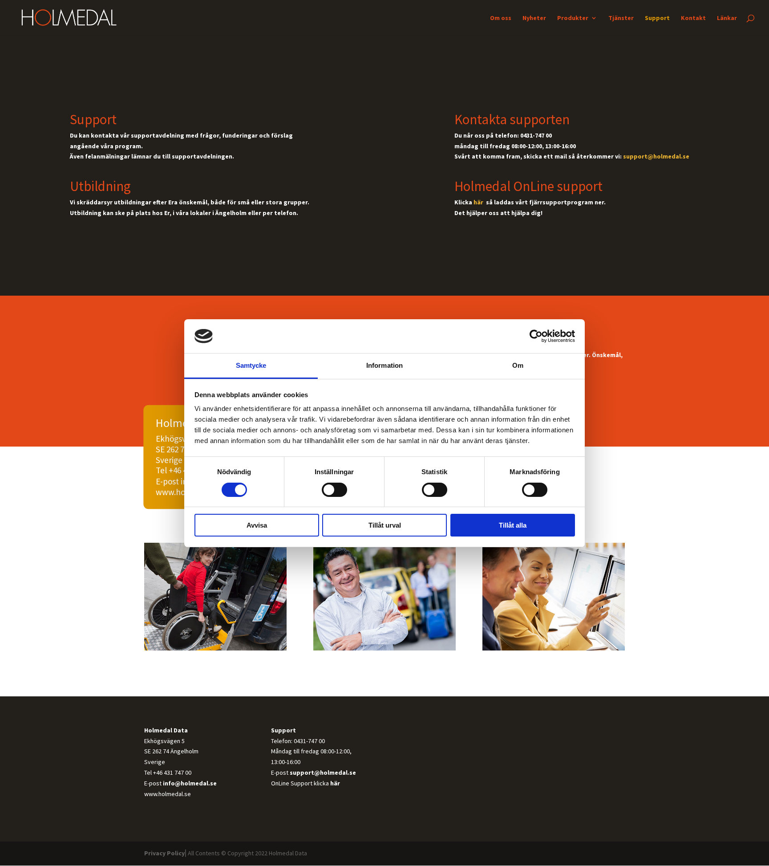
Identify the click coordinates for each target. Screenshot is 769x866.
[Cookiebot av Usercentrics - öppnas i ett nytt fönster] (536, 336)
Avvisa (257, 525)
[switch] (334, 490)
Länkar (727, 18)
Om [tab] (517, 365)
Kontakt (693, 18)
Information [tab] (384, 365)
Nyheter (534, 18)
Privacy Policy (164, 853)
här (479, 202)
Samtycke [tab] (251, 365)
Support (657, 18)
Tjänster (621, 18)
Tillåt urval (384, 525)
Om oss (500, 18)
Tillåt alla (512, 525)
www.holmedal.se (167, 794)
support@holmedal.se (656, 156)
